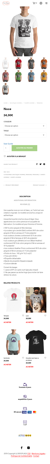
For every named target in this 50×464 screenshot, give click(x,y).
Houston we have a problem (32, 359)
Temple (6, 316)
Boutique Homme (16, 103)
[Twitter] (41, 164)
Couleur (7, 122)
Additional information (25, 200)
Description (25, 196)
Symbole (7, 358)
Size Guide (8, 143)
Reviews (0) (25, 204)
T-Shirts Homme (29, 103)
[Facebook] (38, 164)
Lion (27, 316)
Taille (6, 131)
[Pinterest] (44, 164)
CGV (28, 454)
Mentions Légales (38, 454)
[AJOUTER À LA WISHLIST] (23, 316)
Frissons (39, 103)
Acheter (7, 322)
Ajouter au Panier (24, 148)
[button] (35, 3)
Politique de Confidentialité (21, 456)
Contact (36, 456)
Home (6, 103)
